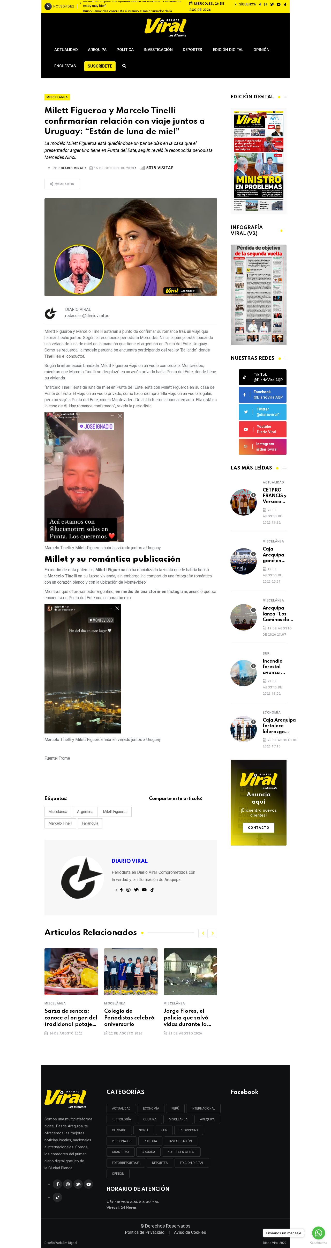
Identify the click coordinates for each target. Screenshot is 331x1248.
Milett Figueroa (115, 812)
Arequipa (97, 49)
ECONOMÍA (151, 1108)
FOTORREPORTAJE (126, 1163)
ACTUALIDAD (121, 1108)
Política (125, 49)
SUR (164, 1130)
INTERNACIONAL (203, 1108)
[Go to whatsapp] (318, 1233)
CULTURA (149, 1119)
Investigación (158, 49)
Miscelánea (58, 812)
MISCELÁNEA (178, 1119)
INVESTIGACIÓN (180, 1141)
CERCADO (119, 1130)
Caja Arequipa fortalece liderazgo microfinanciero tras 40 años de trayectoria (280, 726)
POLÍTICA (150, 1141)
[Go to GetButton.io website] (318, 1242)
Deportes (193, 49)
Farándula (90, 823)
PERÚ (175, 1108)
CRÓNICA (148, 1152)
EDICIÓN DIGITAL (192, 1163)
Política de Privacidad (144, 1232)
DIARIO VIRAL (72, 168)
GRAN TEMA (120, 1152)
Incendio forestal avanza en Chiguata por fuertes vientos (275, 667)
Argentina (85, 812)
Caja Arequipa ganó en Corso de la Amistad (273, 555)
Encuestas (65, 66)
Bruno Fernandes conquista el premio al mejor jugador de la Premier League (127, 6)
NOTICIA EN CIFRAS (181, 1152)
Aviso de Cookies (190, 1232)
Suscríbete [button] (100, 66)
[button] (203, 933)
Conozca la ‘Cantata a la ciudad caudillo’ (184, 1018)
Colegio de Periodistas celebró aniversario (69, 1018)
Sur (266, 653)
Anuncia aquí (259, 805)
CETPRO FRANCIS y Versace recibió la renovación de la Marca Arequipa (275, 496)
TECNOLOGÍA (121, 1119)
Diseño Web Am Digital (60, 1242)
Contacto (258, 827)
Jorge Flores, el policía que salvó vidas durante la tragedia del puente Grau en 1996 (130, 1018)
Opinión (261, 49)
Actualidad (66, 49)
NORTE (144, 1130)
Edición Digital (228, 49)
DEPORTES (160, 1163)
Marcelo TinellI (60, 823)
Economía (272, 712)
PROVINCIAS (189, 1130)
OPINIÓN (118, 1174)
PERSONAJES (121, 1141)
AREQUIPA (207, 1119)
